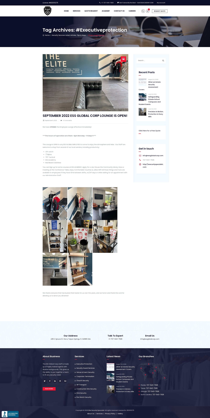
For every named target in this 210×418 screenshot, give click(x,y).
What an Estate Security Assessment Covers (150, 86)
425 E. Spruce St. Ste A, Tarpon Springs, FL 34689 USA (70, 339)
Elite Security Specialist (96, 410)
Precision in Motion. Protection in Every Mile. (155, 114)
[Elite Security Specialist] (47, 10)
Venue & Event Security (85, 372)
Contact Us (119, 11)
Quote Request (91, 11)
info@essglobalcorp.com (153, 155)
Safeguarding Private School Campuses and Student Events (150, 100)
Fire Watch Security (83, 397)
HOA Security (81, 393)
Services (76, 11)
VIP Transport (81, 385)
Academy (106, 11)
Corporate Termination (85, 376)
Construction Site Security (86, 389)
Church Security (82, 380)
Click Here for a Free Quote (149, 131)
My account (161, 3)
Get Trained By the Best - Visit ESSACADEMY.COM (136, 3)
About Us (90, 414)
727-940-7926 (152, 385)
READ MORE (49, 389)
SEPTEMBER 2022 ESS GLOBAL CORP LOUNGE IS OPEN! (85, 115)
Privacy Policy (110, 414)
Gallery (120, 414)
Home (66, 11)
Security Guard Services (85, 368)
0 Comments (67, 120)
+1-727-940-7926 (107, 3)
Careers (132, 11)
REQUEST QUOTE (159, 11)
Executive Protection (84, 364)
